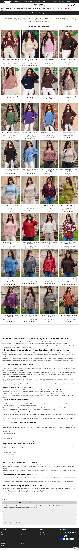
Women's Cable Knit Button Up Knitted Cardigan (68, 170)
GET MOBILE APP (7, 2)
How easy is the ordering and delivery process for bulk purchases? (16, 518)
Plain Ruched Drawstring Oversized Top (10, 132)
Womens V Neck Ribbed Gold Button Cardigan (49, 170)
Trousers (22, 536)
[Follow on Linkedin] (68, 533)
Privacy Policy (43, 532)
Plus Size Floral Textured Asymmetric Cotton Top (10, 279)
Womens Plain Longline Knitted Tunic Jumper (10, 243)
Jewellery (22, 541)
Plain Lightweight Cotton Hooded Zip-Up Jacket (68, 316)
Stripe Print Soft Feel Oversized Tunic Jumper (30, 60)
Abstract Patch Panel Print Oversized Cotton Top (10, 316)
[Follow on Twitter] (63, 533)
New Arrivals (23, 532)
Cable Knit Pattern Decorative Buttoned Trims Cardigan (29, 96)
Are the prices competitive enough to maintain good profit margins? (16, 514)
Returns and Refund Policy (45, 534)
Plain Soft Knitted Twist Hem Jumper (68, 59)
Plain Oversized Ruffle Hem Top (68, 132)
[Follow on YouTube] (73, 533)
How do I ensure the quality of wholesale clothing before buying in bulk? (17, 502)
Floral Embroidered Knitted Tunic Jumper (30, 205)
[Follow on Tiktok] (75, 533)
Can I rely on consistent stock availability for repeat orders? (15, 522)
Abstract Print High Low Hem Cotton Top (49, 278)
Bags (22, 539)
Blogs (2, 539)
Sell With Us (3, 541)
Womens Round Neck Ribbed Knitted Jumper (68, 206)
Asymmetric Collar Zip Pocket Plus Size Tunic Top (49, 316)
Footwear (22, 543)
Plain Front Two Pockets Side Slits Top (49, 132)
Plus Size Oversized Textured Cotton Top (30, 278)
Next (45, 327)
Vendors (2, 545)
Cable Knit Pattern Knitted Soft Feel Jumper (49, 96)
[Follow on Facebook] (60, 533)
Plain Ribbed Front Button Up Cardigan (68, 96)
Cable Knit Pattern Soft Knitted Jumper (10, 96)
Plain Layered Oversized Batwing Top (30, 169)
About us (2, 532)
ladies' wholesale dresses (67, 464)
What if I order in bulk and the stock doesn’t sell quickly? (14, 510)
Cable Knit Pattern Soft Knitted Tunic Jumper (49, 60)
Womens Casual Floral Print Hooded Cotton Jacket (68, 243)
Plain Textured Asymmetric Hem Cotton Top (29, 316)
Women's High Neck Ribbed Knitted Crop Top (10, 206)
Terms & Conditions (44, 539)
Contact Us (3, 543)
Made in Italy (23, 534)
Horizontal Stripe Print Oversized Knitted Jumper (10, 60)
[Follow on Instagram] (65, 533)
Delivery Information (44, 536)
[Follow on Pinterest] (70, 533)
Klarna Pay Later (43, 541)
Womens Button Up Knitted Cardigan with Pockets (49, 206)
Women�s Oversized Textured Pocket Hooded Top (68, 279)
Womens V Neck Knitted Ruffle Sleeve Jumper (49, 243)
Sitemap (2, 536)
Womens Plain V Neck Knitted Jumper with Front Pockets (30, 243)
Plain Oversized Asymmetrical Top (10, 169)
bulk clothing (42, 477)
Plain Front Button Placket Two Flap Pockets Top (29, 133)
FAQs (2, 534)
